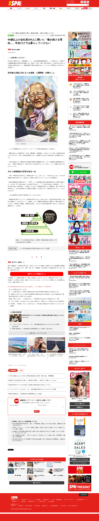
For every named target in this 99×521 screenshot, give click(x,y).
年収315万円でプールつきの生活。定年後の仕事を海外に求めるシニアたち (30, 384)
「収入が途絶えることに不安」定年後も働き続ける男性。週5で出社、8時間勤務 (31, 376)
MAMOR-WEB (54, 505)
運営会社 (24, 501)
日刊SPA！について (26, 499)
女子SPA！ (13, 505)
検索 (87, 5)
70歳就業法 (13, 370)
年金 (21, 370)
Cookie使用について (81, 499)
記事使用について (33, 501)
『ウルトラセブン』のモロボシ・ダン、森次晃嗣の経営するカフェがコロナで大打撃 (36, 325)
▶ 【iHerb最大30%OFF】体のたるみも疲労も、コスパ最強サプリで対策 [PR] (29, 286)
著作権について (15, 501)
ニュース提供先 (37, 499)
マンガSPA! (63, 505)
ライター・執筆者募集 (56, 499)
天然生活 (21, 505)
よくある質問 (51, 501)
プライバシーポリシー (69, 499)
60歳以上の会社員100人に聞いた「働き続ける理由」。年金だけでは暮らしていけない (33, 380)
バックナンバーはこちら (80, 410)
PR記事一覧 (46, 499)
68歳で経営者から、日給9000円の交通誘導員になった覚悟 (32, 328)
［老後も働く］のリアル (17, 57)
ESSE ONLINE (28, 505)
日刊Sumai (37, 505)
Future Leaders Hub (72, 505)
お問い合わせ (42, 501)
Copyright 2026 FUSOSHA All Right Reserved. (21, 509)
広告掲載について (15, 499)
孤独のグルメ (45, 505)
